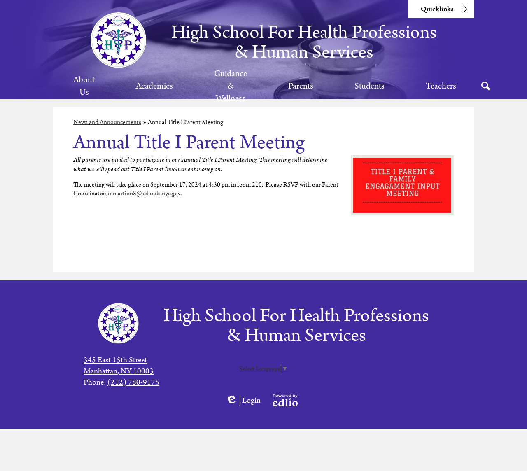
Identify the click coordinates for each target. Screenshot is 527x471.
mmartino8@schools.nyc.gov (144, 193)
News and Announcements (107, 122)
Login (243, 400)
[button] (84, 85)
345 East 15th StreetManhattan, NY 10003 (119, 365)
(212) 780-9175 (133, 382)
